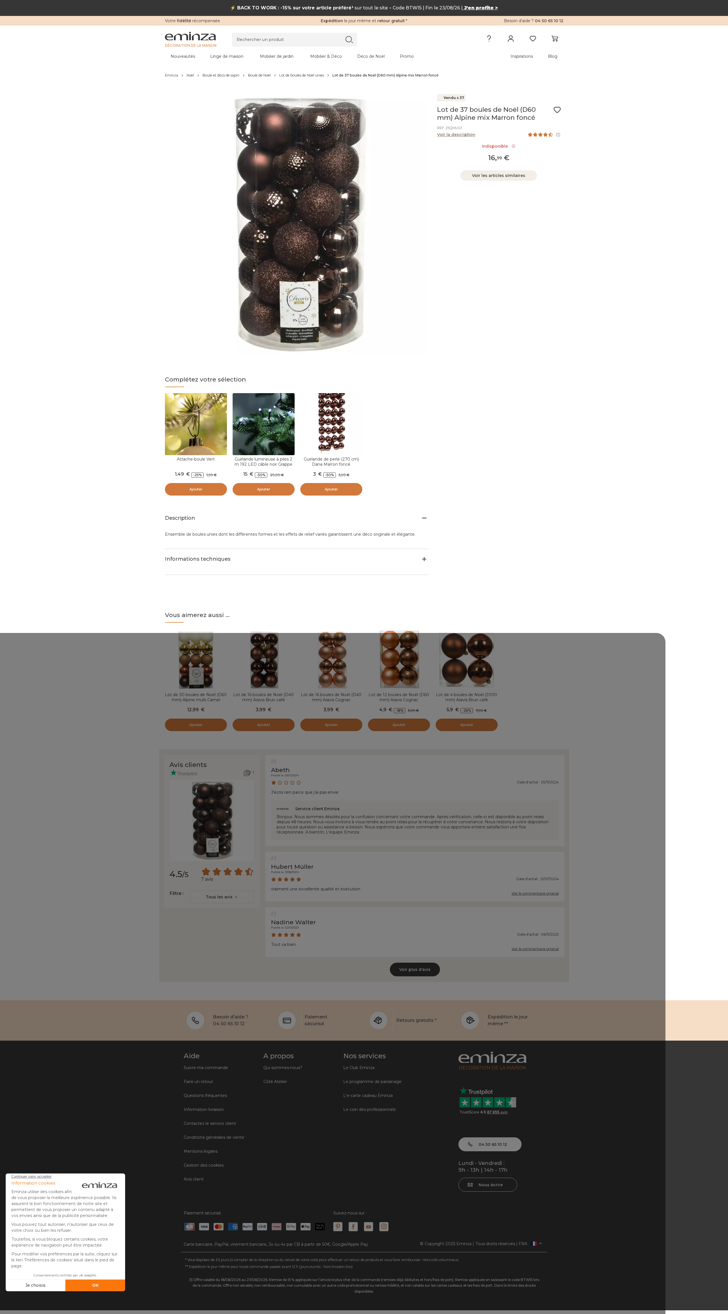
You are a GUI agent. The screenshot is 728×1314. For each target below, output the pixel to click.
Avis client (194, 1179)
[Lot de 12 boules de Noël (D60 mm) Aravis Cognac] (399, 660)
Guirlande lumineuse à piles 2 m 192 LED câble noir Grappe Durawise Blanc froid (263, 464)
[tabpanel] (315, 56)
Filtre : (176, 893)
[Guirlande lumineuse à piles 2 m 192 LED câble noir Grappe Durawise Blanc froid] (264, 424)
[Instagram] (383, 1226)
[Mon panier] (555, 39)
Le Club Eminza (359, 1067)
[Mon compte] (511, 39)
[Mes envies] (533, 39)
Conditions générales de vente (214, 1137)
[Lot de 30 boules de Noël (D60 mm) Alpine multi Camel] (196, 660)
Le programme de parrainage (372, 1081)
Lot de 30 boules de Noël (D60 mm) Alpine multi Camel (196, 697)
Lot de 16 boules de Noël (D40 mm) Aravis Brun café (263, 697)
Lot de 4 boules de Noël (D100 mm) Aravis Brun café (466, 697)
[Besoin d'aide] (489, 39)
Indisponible (496, 146)
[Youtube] (368, 1226)
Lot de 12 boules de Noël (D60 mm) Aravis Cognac (399, 697)
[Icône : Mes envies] (557, 110)
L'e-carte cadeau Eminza (368, 1095)
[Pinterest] (337, 1226)
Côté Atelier (275, 1081)
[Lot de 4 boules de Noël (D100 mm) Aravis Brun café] (467, 660)
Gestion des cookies (204, 1165)
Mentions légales (201, 1151)
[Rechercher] (349, 39)
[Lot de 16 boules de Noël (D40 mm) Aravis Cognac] (331, 660)
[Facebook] (353, 1226)
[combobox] (222, 897)
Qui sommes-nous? (282, 1067)
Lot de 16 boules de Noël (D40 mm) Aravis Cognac (331, 697)
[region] (364, 75)
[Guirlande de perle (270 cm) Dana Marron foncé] (331, 424)
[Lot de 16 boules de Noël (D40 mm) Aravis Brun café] (264, 660)
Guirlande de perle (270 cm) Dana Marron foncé (331, 462)
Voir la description (456, 134)
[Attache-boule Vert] (196, 424)
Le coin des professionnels (369, 1109)
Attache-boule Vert (196, 459)
